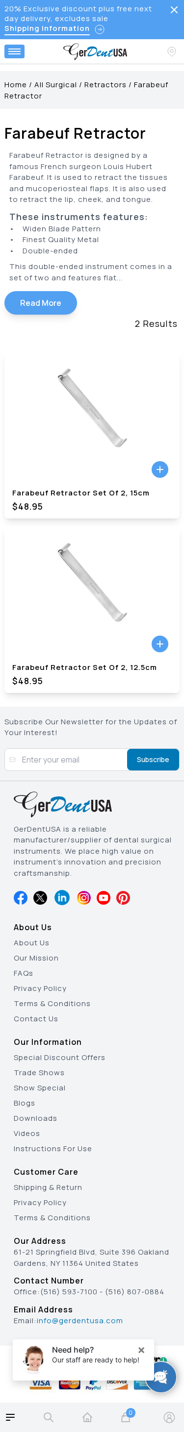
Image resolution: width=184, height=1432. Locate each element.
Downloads (35, 1118)
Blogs (24, 1103)
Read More (40, 302)
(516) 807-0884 (134, 1291)
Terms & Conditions (52, 1003)
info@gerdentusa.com (80, 1320)
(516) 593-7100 (69, 1291)
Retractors (105, 84)
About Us (32, 942)
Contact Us (36, 1018)
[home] (87, 1417)
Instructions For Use (53, 1148)
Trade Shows (39, 1072)
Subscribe (153, 759)
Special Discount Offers (59, 1057)
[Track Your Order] (173, 51)
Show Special (40, 1087)
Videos (27, 1133)
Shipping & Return (48, 1187)
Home (15, 84)
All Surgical (55, 84)
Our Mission (36, 958)
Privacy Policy (40, 988)
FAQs (23, 973)
